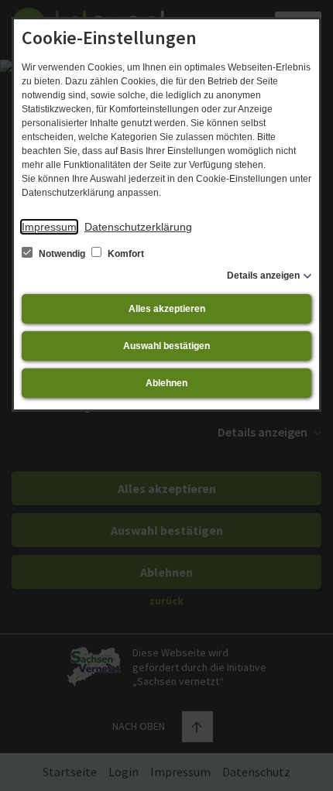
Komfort (124, 253)
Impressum (49, 227)
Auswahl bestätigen (166, 346)
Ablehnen (166, 383)
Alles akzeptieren (167, 308)
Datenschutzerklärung (138, 227)
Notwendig (62, 253)
